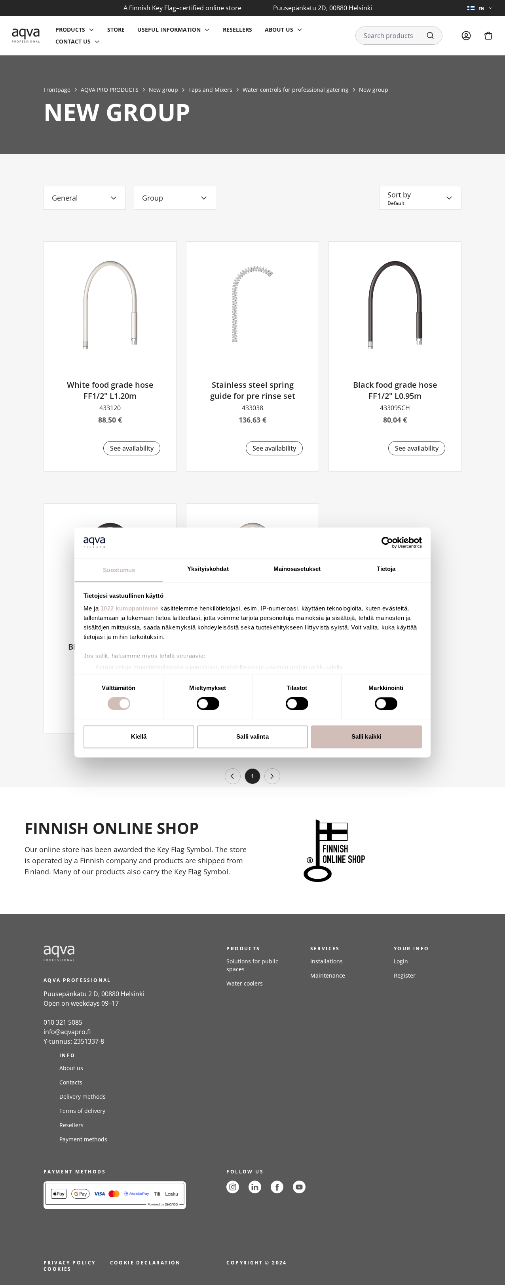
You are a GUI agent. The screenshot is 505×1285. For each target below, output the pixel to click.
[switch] (208, 703)
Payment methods (83, 1139)
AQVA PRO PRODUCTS (110, 89)
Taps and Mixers (210, 89)
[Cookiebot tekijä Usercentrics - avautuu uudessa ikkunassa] (387, 543)
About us (71, 1068)
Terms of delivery (82, 1110)
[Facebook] (277, 1187)
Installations (326, 961)
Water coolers (244, 983)
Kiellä (139, 736)
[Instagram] (232, 1187)
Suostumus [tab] (119, 570)
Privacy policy (70, 1262)
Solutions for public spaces (252, 965)
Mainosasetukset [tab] (297, 568)
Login (401, 961)
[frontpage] (115, 953)
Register (405, 975)
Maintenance (327, 975)
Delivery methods (82, 1096)
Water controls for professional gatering (296, 89)
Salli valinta (252, 736)
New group (163, 89)
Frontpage (57, 89)
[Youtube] (299, 1187)
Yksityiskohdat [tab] (207, 568)
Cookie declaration (145, 1262)
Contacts (70, 1082)
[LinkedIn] (255, 1187)
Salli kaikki (366, 736)
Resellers (237, 29)
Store (116, 29)
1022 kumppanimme (130, 608)
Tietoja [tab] (386, 568)
